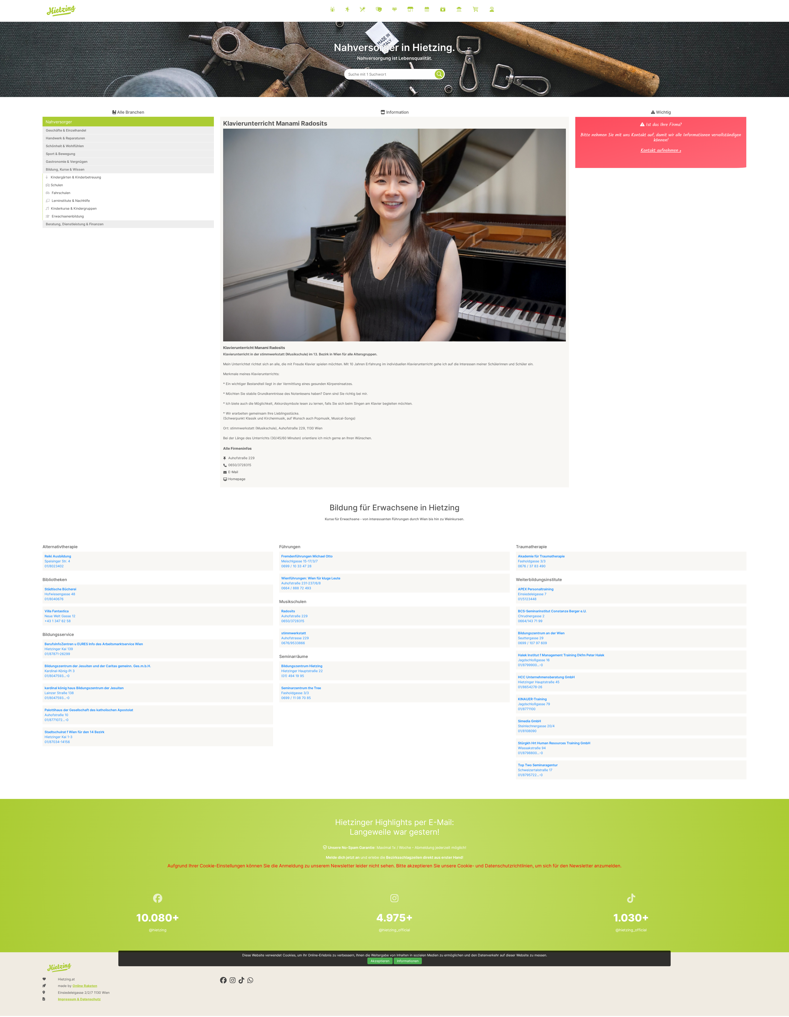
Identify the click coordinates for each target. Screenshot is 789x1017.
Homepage (236, 479)
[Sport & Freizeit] (352, 10)
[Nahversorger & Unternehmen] (415, 10)
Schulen (57, 185)
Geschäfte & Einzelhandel (66, 130)
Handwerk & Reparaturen (65, 138)
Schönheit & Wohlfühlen (65, 146)
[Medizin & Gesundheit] (399, 10)
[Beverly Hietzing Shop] (481, 10)
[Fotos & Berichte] (448, 10)
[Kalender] (432, 10)
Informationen (408, 961)
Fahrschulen (60, 193)
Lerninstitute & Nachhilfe (70, 201)
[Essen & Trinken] (368, 10)
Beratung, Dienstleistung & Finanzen (75, 224)
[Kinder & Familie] (337, 10)
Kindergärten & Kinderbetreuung (75, 177)
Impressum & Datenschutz (79, 999)
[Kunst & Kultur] (384, 10)
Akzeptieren (380, 961)
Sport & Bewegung (60, 154)
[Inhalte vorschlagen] (497, 10)
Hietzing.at (61, 11)
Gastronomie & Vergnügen (67, 161)
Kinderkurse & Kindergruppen (73, 208)
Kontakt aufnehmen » (661, 151)
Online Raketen (85, 986)
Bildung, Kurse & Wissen (65, 169)
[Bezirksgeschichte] (464, 10)
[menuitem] (417, 10)
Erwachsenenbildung (67, 216)
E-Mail (233, 472)
